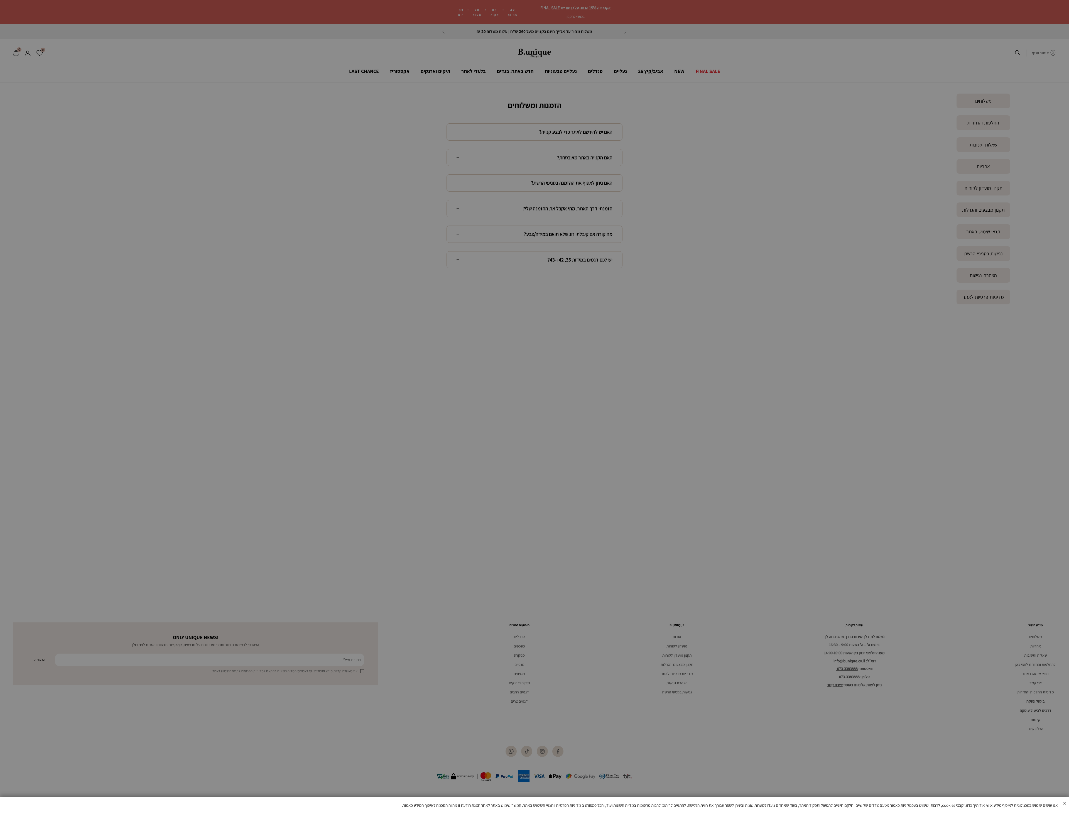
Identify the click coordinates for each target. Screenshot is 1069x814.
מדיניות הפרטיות (568, 805)
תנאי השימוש (543, 805)
